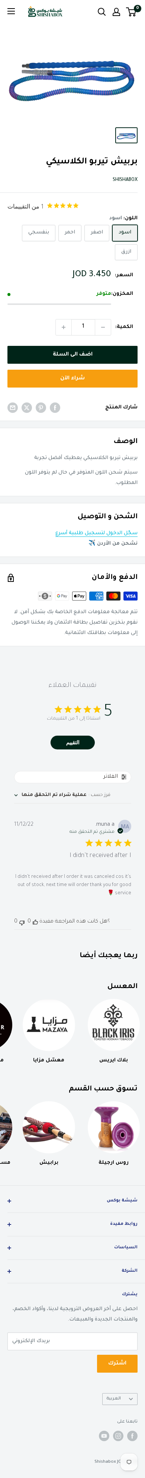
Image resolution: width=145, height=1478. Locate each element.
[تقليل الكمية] (103, 327)
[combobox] (62, 795)
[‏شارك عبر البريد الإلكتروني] (12, 407)
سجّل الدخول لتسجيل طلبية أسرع (96, 533)
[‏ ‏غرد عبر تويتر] (27, 407)
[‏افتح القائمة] (11, 11)
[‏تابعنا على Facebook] (132, 1436)
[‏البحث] (102, 12)
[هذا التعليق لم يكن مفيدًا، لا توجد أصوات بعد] (22, 922)
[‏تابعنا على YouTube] (104, 1436)
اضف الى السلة (73, 355)
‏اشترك (117, 1364)
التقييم (73, 742)
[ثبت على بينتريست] (41, 407)
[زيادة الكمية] (63, 327)
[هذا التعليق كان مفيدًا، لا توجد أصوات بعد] (35, 922)
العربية (113, 1398)
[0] (131, 11)
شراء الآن (72, 379)
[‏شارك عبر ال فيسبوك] (55, 407)
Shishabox (125, 180)
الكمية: (124, 327)
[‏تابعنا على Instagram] (118, 1436)
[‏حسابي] (116, 12)
